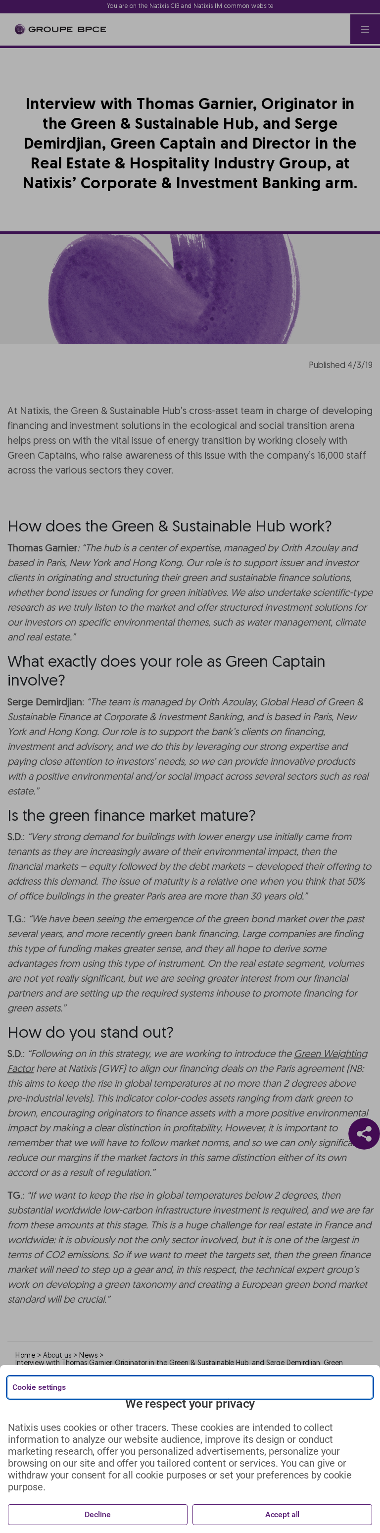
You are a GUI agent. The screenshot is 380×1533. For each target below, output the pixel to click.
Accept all (282, 1514)
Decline (97, 1514)
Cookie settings (39, 1387)
